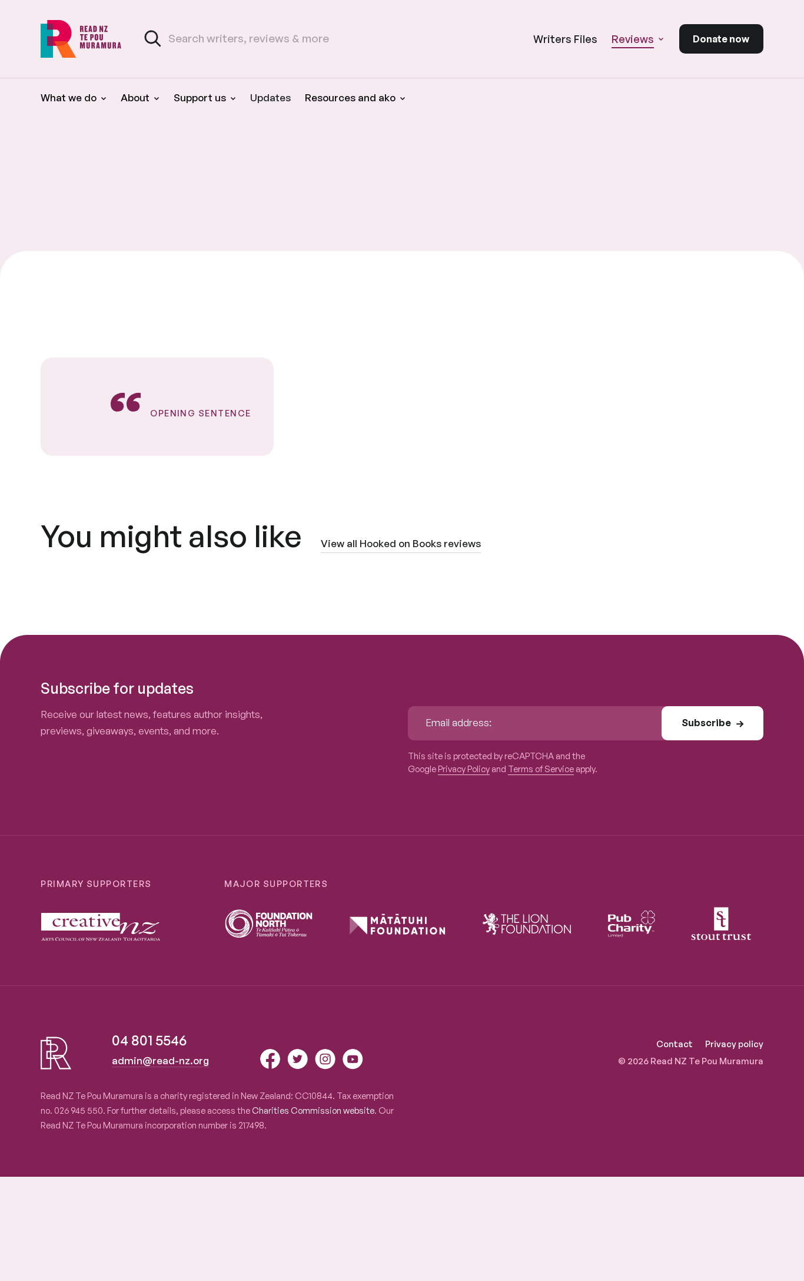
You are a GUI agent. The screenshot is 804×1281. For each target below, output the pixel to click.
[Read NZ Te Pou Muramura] (81, 39)
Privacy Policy (464, 768)
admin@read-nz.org (160, 1060)
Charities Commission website (313, 1110)
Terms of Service (541, 768)
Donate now (721, 38)
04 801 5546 (149, 1040)
